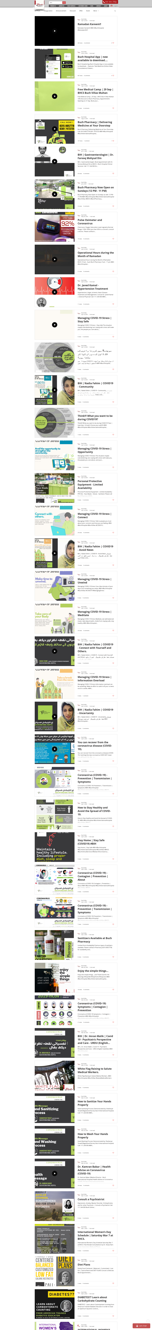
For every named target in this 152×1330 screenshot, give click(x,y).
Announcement (61, 11)
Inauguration (48, 11)
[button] (115, 11)
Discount (73, 11)
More (95, 11)
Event (88, 11)
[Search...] (64, 2)
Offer (81, 11)
